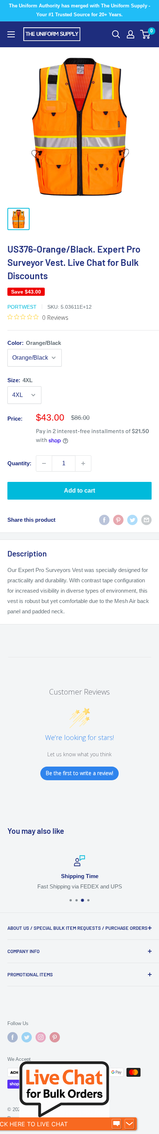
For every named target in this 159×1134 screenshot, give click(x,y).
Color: (34, 343)
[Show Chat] (116, 1124)
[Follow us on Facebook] (12, 1037)
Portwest (22, 307)
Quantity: (19, 463)
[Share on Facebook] (104, 519)
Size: (20, 380)
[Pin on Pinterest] (118, 519)
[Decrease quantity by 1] (44, 463)
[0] (145, 34)
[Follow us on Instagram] (40, 1037)
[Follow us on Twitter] (26, 1037)
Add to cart (79, 490)
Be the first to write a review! (79, 773)
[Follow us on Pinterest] (55, 1037)
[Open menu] (11, 34)
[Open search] (116, 34)
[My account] (130, 34)
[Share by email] (146, 519)
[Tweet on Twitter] (132, 519)
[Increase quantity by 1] (83, 463)
